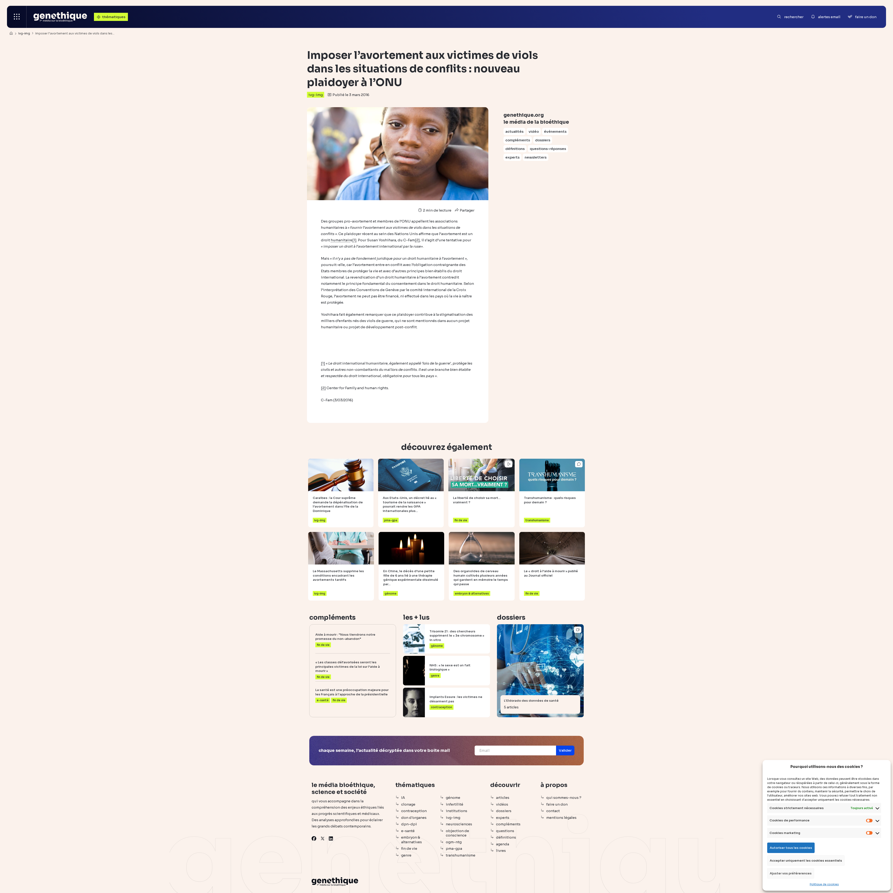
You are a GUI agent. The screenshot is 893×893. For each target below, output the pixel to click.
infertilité (454, 804)
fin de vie (409, 848)
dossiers (542, 140)
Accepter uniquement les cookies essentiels (806, 861)
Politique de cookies (824, 884)
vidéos (502, 804)
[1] (354, 240)
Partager (466, 210)
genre (406, 855)
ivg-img (315, 95)
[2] (417, 240)
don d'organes (414, 817)
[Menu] (17, 17)
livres (501, 850)
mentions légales (561, 817)
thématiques (113, 17)
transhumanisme (460, 855)
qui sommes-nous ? (563, 797)
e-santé (408, 831)
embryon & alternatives (411, 839)
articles (502, 797)
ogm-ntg (454, 842)
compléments (517, 140)
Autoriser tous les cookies (791, 848)
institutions (456, 811)
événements (555, 131)
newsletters (535, 157)
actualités (514, 131)
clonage (408, 804)
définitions (515, 148)
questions (505, 831)
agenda (502, 844)
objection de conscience (457, 833)
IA (403, 797)
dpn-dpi (409, 824)
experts (512, 157)
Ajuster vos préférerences (791, 873)
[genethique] (60, 17)
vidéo (534, 131)
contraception (414, 811)
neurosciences (459, 824)
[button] (565, 750)
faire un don (557, 804)
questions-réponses (548, 148)
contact (553, 811)
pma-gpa (454, 848)
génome (453, 797)
